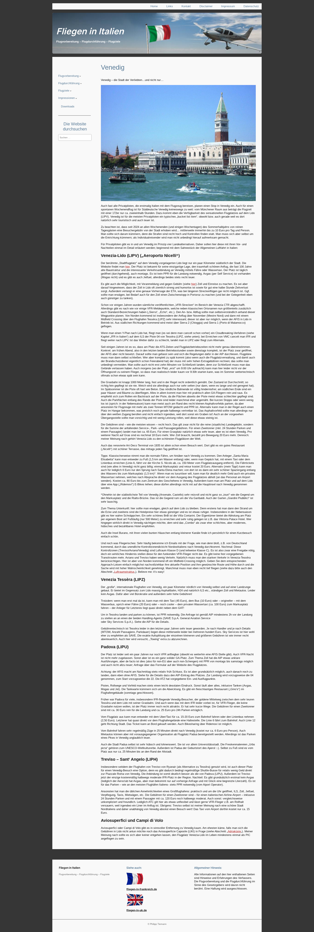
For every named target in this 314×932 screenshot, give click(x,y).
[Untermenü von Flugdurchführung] (81, 83)
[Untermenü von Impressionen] (76, 98)
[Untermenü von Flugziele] (70, 91)
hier (127, 266)
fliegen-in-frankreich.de (141, 889)
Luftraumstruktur (124, 571)
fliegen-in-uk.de (136, 910)
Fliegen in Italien (90, 31)
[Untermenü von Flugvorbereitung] (80, 76)
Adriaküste (234, 831)
